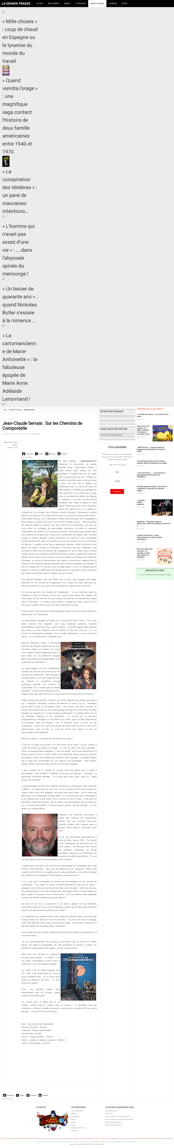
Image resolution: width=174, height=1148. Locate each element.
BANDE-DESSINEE (97, 3)
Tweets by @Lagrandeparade (111, 435)
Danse (73, 1119)
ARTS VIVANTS (53, 3)
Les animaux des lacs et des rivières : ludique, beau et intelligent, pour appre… (152, 462)
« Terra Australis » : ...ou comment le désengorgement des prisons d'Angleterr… (151, 475)
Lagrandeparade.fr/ (88, 461)
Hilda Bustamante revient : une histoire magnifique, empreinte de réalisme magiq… (152, 488)
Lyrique (73, 1122)
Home (5, 410)
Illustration (74, 1130)
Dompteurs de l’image (78, 1128)
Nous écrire (109, 1113)
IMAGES (67, 3)
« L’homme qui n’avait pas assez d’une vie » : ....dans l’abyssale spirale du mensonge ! (18, 250)
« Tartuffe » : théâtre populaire (141, 502)
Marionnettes (75, 1116)
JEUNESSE (113, 3)
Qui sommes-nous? (111, 1111)
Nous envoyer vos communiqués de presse (119, 1119)
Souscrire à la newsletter (113, 1122)
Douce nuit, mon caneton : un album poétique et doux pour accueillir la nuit (143, 430)
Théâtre (73, 1113)
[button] (27, 453)
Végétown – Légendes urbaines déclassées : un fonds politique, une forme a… (153, 524)
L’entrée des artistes (77, 1111)
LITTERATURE (80, 3)
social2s (29, 457)
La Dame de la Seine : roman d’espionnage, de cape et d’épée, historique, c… (149, 537)
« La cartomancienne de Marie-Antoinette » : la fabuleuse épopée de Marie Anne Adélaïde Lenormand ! (19, 367)
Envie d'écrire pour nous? (113, 1125)
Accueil (40, 3)
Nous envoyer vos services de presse (117, 1116)
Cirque (73, 1125)
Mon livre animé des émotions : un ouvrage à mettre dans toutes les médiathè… (145, 553)
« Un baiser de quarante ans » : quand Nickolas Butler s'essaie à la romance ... (20, 304)
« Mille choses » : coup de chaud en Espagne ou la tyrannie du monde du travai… (151, 449)
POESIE (124, 3)
